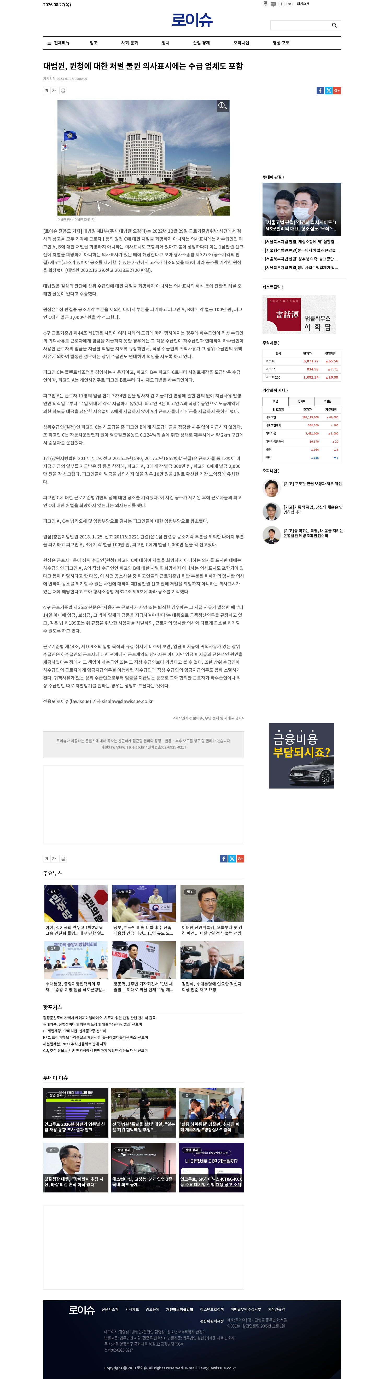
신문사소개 (110, 1309)
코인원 (327, 401)
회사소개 (302, 4)
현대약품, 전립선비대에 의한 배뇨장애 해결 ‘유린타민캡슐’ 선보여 (92, 1024)
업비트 (301, 401)
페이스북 (320, 90)
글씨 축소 (47, 90)
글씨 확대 (54, 90)
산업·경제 (201, 43)
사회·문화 (129, 43)
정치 (166, 43)
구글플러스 (337, 90)
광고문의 (152, 1309)
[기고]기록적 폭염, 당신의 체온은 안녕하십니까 (313, 510)
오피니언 (241, 43)
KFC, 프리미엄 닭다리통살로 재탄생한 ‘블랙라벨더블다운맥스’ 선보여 (95, 1037)
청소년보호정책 (212, 1309)
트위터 (329, 90)
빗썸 (275, 401)
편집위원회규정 (212, 1321)
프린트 (63, 90)
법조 (94, 43)
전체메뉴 (62, 43)
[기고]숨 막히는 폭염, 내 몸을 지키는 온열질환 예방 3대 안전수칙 (313, 533)
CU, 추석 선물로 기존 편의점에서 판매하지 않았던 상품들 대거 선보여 (95, 1050)
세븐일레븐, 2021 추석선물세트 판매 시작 (75, 1044)
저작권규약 (276, 1309)
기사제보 (132, 1309)
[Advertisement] (95, 804)
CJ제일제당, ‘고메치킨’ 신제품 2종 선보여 (74, 1031)
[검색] (336, 25)
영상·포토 (281, 43)
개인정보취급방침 (179, 1310)
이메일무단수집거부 (246, 1309)
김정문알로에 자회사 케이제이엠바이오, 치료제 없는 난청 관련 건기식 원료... (101, 1018)
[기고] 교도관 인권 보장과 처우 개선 (312, 484)
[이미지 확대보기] (223, 106)
